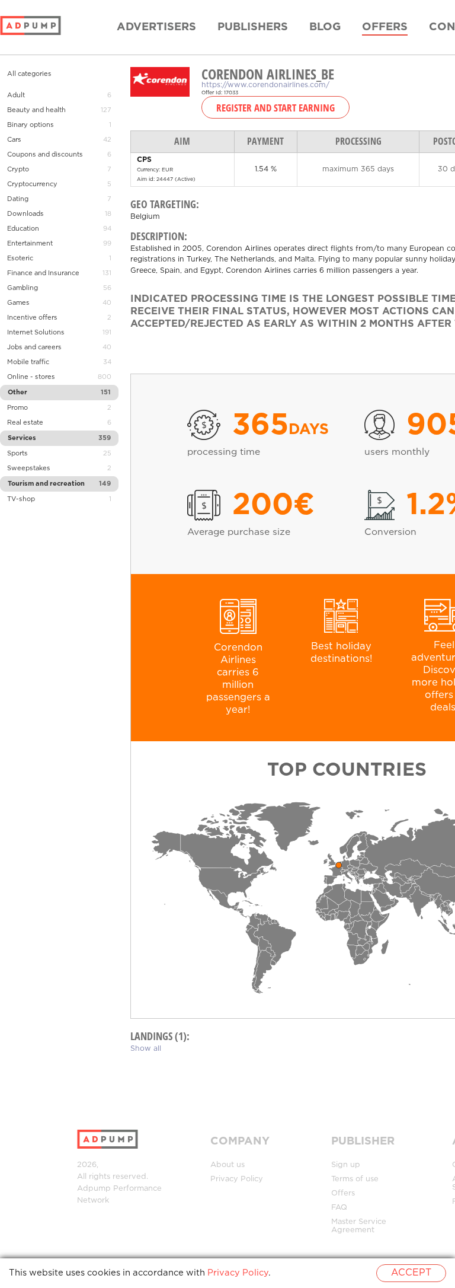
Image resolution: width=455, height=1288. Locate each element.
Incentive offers (32, 318)
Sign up (345, 1165)
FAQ (339, 1207)
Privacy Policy (236, 1179)
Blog (325, 27)
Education (23, 229)
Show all (145, 1048)
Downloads (25, 214)
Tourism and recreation (46, 484)
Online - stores (31, 377)
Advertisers (156, 27)
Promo (17, 408)
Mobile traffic (28, 362)
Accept (411, 1272)
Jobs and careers (34, 347)
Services (22, 438)
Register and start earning (275, 107)
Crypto (18, 170)
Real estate (25, 423)
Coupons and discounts (45, 155)
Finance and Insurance (43, 273)
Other (17, 393)
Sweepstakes (28, 468)
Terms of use (355, 1179)
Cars (14, 140)
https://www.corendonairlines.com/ (265, 85)
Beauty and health (36, 110)
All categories (29, 74)
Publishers (252, 27)
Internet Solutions (36, 333)
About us (227, 1165)
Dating (17, 199)
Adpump (94, 1188)
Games (18, 303)
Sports (17, 454)
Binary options (30, 125)
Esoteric (20, 259)
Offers (385, 27)
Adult (16, 95)
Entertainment (30, 244)
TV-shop (21, 499)
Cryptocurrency (32, 184)
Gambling (22, 288)
